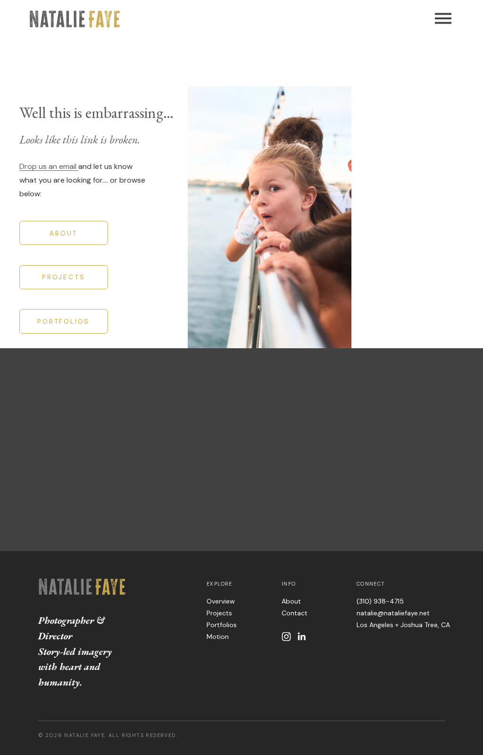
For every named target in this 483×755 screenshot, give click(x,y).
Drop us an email (48, 166)
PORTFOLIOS (63, 321)
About (291, 601)
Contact (295, 613)
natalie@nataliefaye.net (393, 613)
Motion (218, 636)
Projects (219, 613)
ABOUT (63, 233)
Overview (221, 601)
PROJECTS (63, 277)
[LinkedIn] (301, 636)
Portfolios (222, 625)
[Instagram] (286, 636)
